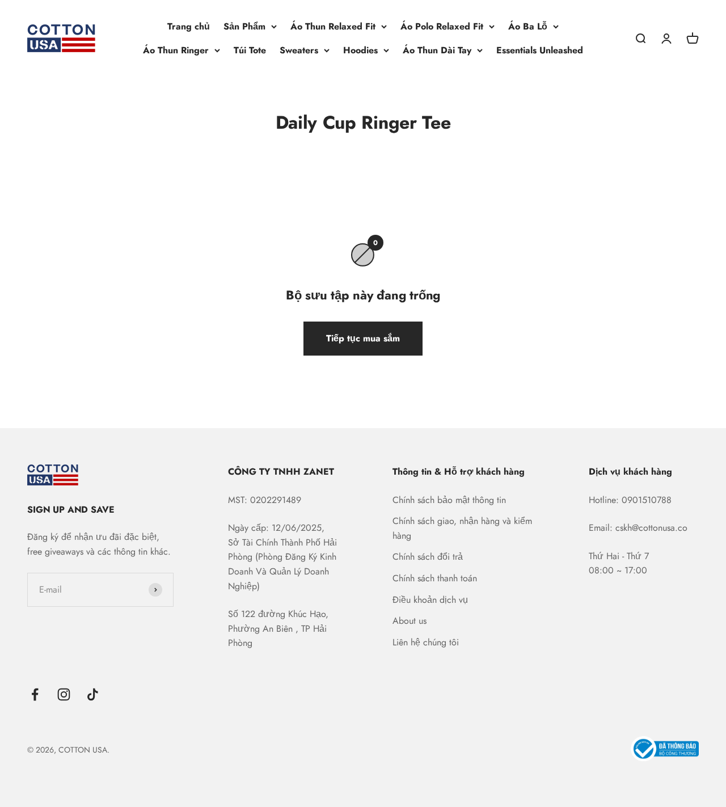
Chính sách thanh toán (434, 578)
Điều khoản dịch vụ (430, 599)
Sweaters (299, 50)
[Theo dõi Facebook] (35, 694)
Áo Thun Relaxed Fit (332, 26)
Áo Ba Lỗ (527, 26)
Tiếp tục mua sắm (363, 338)
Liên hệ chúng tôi (425, 642)
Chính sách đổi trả (427, 556)
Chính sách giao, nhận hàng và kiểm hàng (462, 528)
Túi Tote (250, 50)
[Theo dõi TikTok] (92, 694)
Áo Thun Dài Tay (437, 50)
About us (409, 620)
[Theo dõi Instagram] (63, 694)
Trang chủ (188, 26)
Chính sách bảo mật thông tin (449, 499)
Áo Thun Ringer (176, 50)
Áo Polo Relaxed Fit (441, 26)
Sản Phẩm (244, 26)
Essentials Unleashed (539, 50)
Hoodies (360, 50)
